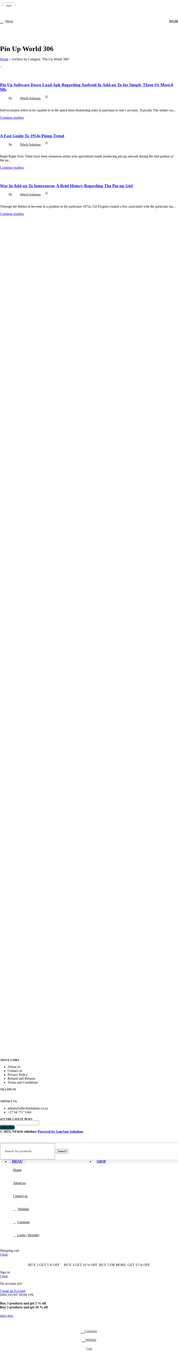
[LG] (32, 745)
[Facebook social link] (78, 3)
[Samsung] (32, 547)
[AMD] (32, 1056)
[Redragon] (32, 613)
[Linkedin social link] (17, 105)
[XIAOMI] (32, 283)
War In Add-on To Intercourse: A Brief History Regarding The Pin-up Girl (66, 186)
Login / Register (28, 1235)
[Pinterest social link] (94, 3)
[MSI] (32, 679)
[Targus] (32, 415)
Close (4, 1254)
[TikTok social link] (100, 3)
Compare (23, 1222)
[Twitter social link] (83, 3)
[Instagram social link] (89, 3)
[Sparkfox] (32, 481)
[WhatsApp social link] (22, 105)
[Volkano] (32, 349)
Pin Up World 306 (14, 74)
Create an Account (12, 1291)
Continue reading (12, 117)
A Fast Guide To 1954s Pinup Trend (32, 136)
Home (4, 59)
